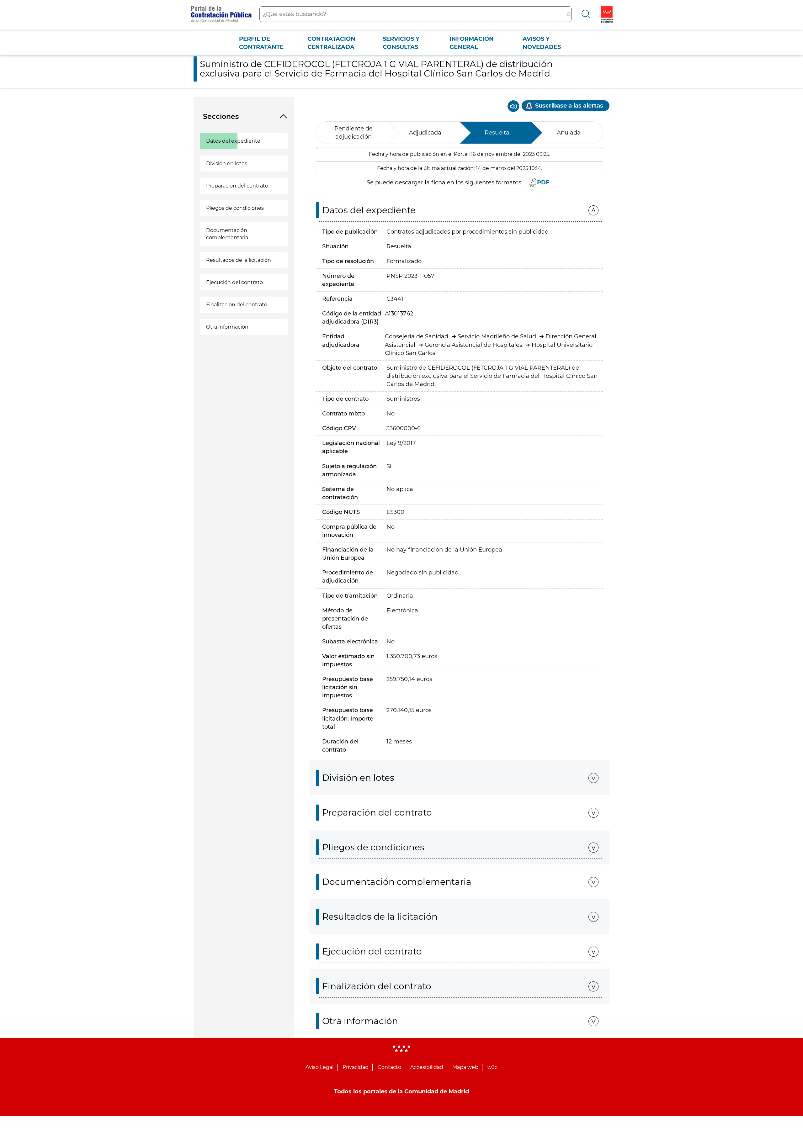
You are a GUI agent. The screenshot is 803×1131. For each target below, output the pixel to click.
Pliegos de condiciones (235, 208)
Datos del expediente (233, 141)
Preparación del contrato (237, 186)
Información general (471, 42)
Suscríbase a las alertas (569, 105)
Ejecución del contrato (234, 282)
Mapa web (465, 1067)
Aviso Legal (319, 1067)
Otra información (227, 327)
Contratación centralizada (331, 42)
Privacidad (356, 1067)
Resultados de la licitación (238, 260)
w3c (492, 1067)
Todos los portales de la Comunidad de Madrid (401, 1091)
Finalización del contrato (236, 305)
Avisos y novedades (542, 42)
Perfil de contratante (261, 42)
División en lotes (226, 163)
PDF (543, 182)
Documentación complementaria (227, 233)
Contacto (389, 1067)
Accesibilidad (426, 1067)
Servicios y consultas (401, 42)
